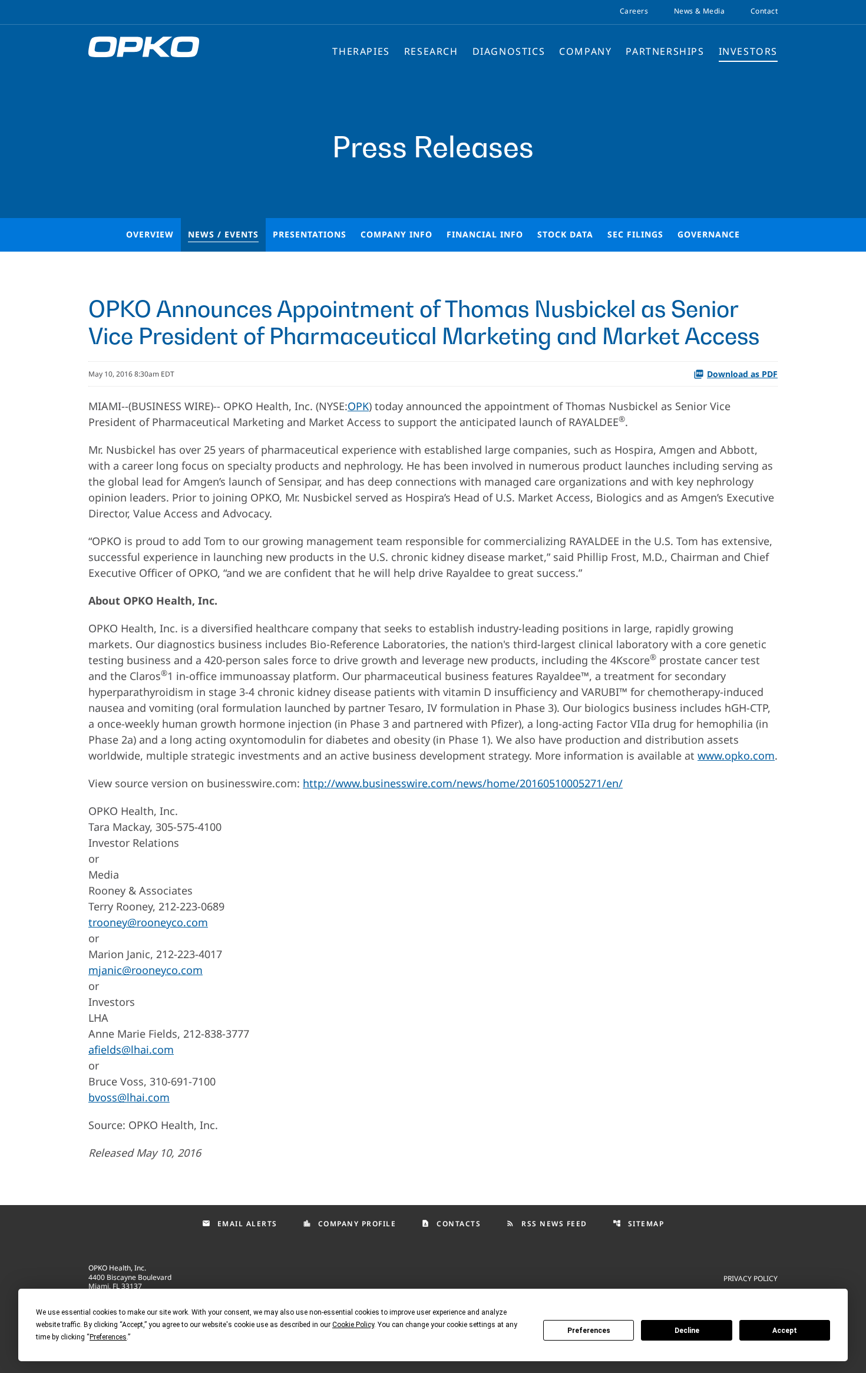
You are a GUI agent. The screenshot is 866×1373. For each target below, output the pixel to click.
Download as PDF (742, 373)
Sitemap (639, 1224)
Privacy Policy (750, 1277)
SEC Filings (635, 234)
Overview (150, 234)
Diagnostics (509, 51)
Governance (708, 234)
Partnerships (665, 51)
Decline (687, 1330)
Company (585, 51)
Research (431, 51)
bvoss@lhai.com (129, 1097)
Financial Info (485, 234)
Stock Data (565, 234)
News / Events (223, 234)
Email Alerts (239, 1224)
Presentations (309, 234)
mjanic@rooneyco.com (145, 970)
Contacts (451, 1224)
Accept (784, 1330)
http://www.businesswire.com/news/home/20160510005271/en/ (463, 783)
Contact (764, 11)
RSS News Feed (546, 1224)
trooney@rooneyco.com (148, 922)
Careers (634, 11)
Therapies (360, 51)
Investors (748, 51)
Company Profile (349, 1224)
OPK (358, 406)
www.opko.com (736, 755)
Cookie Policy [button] (353, 1325)
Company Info (396, 234)
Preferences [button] (108, 1337)
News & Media (699, 11)
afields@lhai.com (131, 1049)
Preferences (588, 1330)
